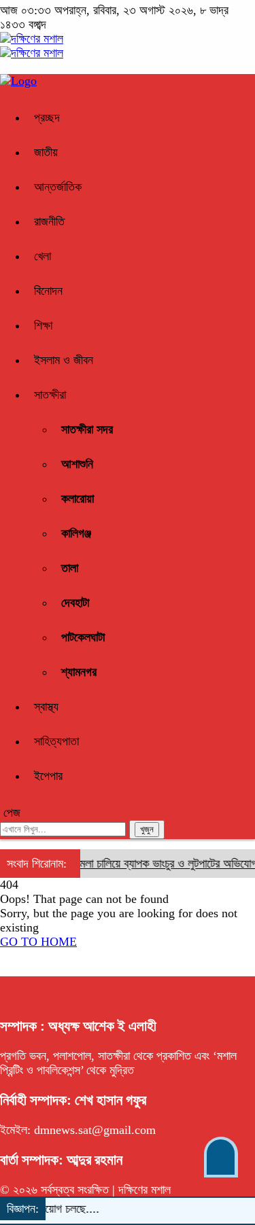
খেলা (42, 256)
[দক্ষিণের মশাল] (31, 39)
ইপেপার (48, 776)
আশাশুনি (77, 464)
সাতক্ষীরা (50, 395)
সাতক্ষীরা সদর (87, 429)
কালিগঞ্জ (76, 533)
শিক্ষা (43, 325)
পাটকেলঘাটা (83, 637)
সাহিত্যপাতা (56, 741)
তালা (69, 568)
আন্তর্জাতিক (58, 187)
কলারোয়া (77, 498)
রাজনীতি (49, 221)
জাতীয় (46, 152)
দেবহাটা (75, 602)
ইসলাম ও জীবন (63, 360)
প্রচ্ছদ (47, 117)
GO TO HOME (38, 941)
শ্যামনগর (79, 672)
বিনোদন (48, 291)
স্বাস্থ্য (46, 706)
